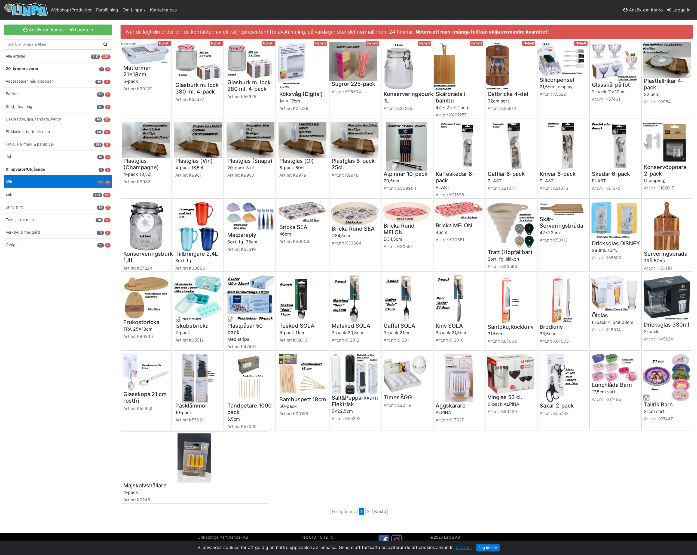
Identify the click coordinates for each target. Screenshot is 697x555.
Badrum (57, 93)
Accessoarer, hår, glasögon (57, 81)
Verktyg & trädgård (57, 232)
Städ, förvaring (57, 106)
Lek (57, 194)
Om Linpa (132, 10)
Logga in (680, 10)
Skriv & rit (57, 207)
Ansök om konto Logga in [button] (60, 29)
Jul (57, 156)
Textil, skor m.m (57, 219)
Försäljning (107, 10)
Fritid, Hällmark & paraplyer (57, 144)
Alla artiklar (57, 56)
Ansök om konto (645, 10)
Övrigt (57, 244)
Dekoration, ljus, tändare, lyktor (57, 119)
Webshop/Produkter (71, 10)
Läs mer (464, 547)
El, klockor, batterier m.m (57, 131)
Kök (57, 181)
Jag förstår (488, 547)
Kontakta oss (163, 10)
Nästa (380, 511)
